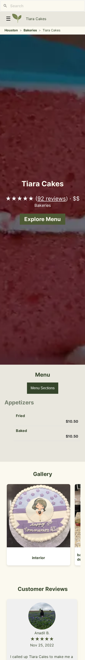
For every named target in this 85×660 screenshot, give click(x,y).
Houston (11, 30)
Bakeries (30, 30)
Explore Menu (42, 219)
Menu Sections (43, 388)
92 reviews (51, 198)
